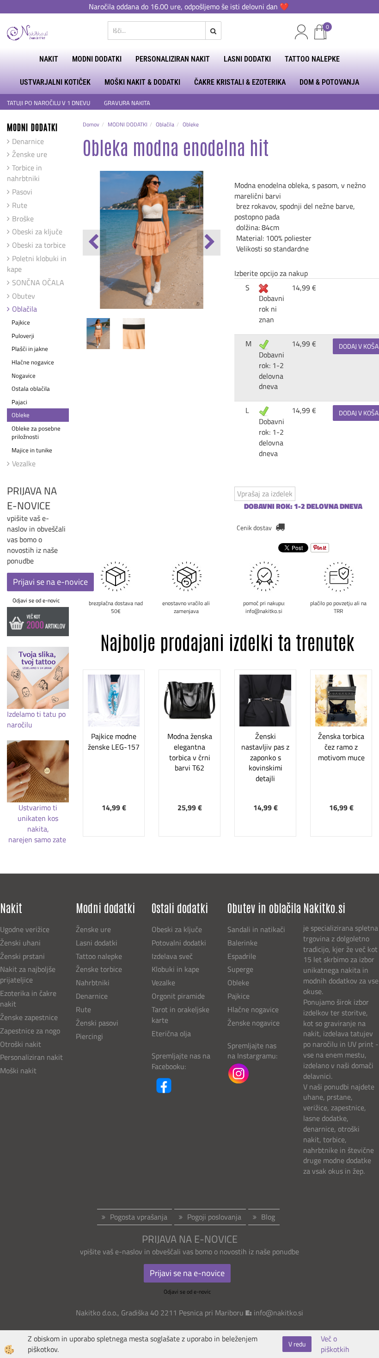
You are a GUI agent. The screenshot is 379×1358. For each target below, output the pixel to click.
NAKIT (48, 59)
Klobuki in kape (175, 969)
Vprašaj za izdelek (265, 493)
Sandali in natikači (257, 929)
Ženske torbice (99, 969)
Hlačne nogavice (33, 362)
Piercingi (89, 1036)
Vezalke (24, 463)
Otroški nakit (20, 1044)
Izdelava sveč (172, 956)
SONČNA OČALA (38, 282)
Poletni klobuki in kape (37, 264)
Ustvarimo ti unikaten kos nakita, (38, 818)
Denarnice (28, 141)
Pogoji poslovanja (214, 1216)
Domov (91, 124)
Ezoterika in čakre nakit (28, 998)
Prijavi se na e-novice (50, 582)
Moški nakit (19, 1070)
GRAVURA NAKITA (127, 103)
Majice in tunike (32, 450)
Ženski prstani (23, 956)
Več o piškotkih (335, 1344)
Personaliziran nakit (31, 1057)
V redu (297, 1344)
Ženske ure (29, 154)
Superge (240, 969)
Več (113, 729)
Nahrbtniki (93, 982)
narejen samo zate (38, 839)
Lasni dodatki (96, 942)
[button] (208, 243)
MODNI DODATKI (97, 59)
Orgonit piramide (178, 995)
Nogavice (24, 375)
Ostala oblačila (31, 388)
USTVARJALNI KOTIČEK (55, 82)
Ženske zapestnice (30, 1017)
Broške (23, 218)
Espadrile (241, 956)
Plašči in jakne (30, 348)
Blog (268, 1216)
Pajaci (19, 402)
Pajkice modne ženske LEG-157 (114, 741)
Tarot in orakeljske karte (180, 1015)
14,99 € (304, 287)
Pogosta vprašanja (138, 1216)
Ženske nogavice (253, 1022)
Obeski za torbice (39, 244)
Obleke (21, 414)
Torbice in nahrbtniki (24, 173)
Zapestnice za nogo (31, 1030)
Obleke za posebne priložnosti (36, 433)
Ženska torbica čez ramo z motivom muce (341, 747)
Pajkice (21, 322)
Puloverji (23, 335)
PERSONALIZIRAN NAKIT (172, 59)
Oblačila (24, 308)
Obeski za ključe (37, 231)
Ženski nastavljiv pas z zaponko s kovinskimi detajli (265, 757)
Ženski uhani (21, 942)
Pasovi (22, 191)
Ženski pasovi (98, 1022)
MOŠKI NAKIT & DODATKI (142, 82)
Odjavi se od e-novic (36, 600)
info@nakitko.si (278, 1312)
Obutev (23, 295)
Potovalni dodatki (179, 942)
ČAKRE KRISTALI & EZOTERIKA (240, 82)
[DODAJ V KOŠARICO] (113, 752)
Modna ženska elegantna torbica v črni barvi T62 (189, 752)
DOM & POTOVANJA (329, 82)
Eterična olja (171, 1033)
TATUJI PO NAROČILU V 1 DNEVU (48, 103)
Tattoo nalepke (99, 956)
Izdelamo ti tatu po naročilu (36, 719)
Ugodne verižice (24, 929)
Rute (19, 205)
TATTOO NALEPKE (312, 59)
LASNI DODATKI (247, 59)
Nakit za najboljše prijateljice (27, 974)
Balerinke (242, 942)
